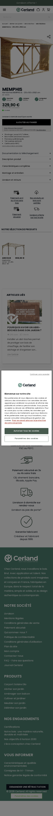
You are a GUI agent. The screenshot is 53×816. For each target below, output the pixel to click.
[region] (26, 407)
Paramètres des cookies (26, 438)
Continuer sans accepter (39, 374)
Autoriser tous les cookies (26, 431)
